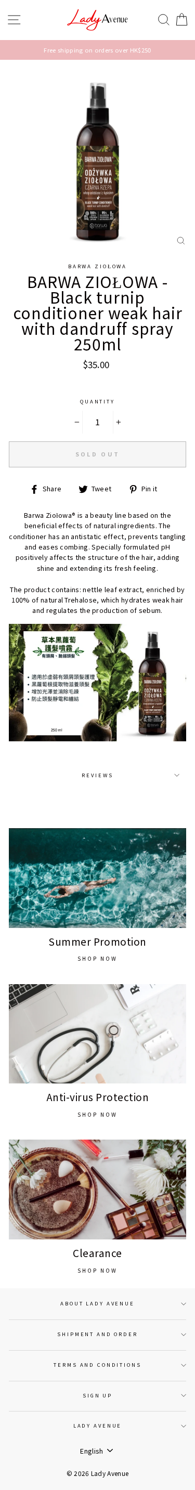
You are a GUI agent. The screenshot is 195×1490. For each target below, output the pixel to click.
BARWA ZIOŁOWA (97, 266)
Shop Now (97, 958)
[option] (97, 50)
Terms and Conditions (97, 1364)
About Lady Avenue (97, 1303)
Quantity (97, 401)
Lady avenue (97, 1425)
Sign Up (97, 1395)
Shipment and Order (97, 1334)
